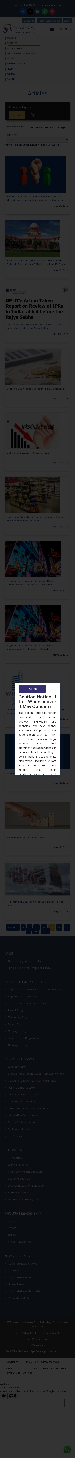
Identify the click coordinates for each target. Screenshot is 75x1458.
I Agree (32, 688)
